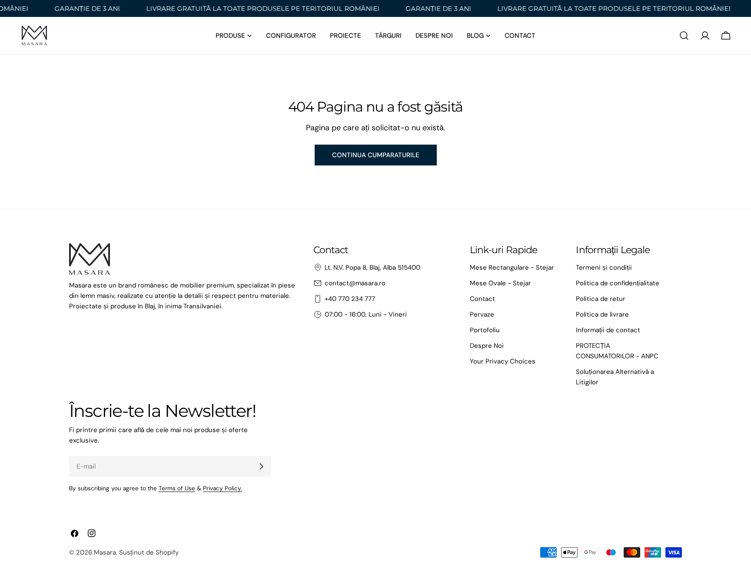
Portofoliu (485, 330)
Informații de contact (608, 330)
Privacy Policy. (222, 488)
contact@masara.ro (355, 283)
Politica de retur (600, 298)
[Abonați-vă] (261, 466)
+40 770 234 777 (350, 298)
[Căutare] (684, 35)
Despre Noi (487, 345)
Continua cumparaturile (375, 155)
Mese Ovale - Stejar (500, 283)
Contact (482, 298)
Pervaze (482, 314)
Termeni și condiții (604, 267)
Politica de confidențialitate (617, 283)
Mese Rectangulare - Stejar (512, 267)
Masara (105, 552)
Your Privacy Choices (502, 361)
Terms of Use (177, 488)
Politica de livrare (602, 314)
